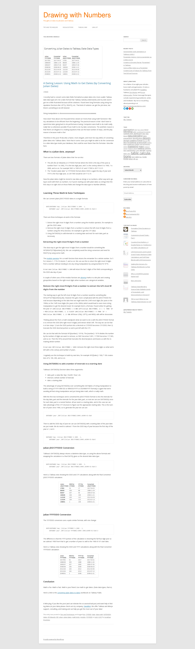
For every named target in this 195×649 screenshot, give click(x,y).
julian (61, 617)
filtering (145, 141)
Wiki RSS (129, 217)
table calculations (137, 155)
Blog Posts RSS (131, 211)
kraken (137, 144)
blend (146, 130)
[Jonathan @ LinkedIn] (127, 109)
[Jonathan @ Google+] (130, 109)
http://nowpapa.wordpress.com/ (134, 106)
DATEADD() (107, 614)
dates (45, 617)
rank (137, 150)
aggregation (128, 129)
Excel (139, 140)
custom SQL (128, 133)
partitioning (131, 150)
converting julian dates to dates (68, 593)
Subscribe (127, 199)
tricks (125, 159)
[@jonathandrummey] (124, 109)
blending (127, 131)
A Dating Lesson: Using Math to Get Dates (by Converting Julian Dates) (77, 84)
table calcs (126, 154)
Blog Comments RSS (132, 214)
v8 (134, 159)
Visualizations (68, 27)
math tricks (76, 617)
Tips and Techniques (50, 27)
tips (140, 157)
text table (135, 157)
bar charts (141, 130)
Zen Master (133, 92)
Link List (95, 27)
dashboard (138, 134)
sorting (148, 150)
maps (141, 146)
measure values (132, 148)
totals (144, 157)
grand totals (142, 142)
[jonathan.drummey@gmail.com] (132, 109)
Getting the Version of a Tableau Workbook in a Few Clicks (140, 267)
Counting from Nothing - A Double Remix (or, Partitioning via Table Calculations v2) (141, 245)
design (147, 138)
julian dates (68, 617)
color (134, 132)
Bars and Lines (136, 281)
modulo (83, 617)
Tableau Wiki (82, 27)
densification (137, 138)
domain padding (130, 140)
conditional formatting (143, 132)
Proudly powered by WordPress (53, 639)
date (93, 614)
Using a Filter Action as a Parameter (135, 68)
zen (136, 159)
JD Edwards (52, 617)
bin (84, 614)
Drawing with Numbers (77, 14)
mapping (133, 146)
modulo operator (53, 258)
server (142, 150)
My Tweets (127, 119)
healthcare (130, 144)
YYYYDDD (89, 617)
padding (141, 148)
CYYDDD (88, 614)
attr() (136, 130)
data (143, 134)
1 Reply (45, 92)
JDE (57, 617)
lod (141, 144)
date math (99, 614)
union (131, 159)
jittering (83, 277)
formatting (131, 142)
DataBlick (87, 606)
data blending (135, 135)
